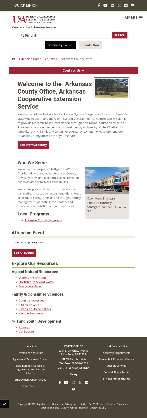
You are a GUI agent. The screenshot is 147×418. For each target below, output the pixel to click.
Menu (131, 17)
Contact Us (72, 70)
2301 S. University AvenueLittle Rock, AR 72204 (73, 352)
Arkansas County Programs (43, 220)
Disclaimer (57, 404)
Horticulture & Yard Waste (36, 282)
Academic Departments (116, 352)
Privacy (68, 404)
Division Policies (69, 407)
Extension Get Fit (30, 305)
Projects (24, 327)
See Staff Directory (33, 145)
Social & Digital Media (116, 372)
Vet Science (26, 332)
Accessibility (80, 404)
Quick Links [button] (25, 5)
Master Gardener (30, 286)
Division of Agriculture (30, 352)
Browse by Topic (60, 45)
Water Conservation (32, 278)
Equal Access (43, 404)
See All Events (24, 253)
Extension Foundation (117, 404)
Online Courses (30, 386)
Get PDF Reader (97, 404)
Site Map (83, 407)
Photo (91, 203)
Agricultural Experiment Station (30, 359)
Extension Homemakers (35, 309)
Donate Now (90, 45)
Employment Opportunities (30, 379)
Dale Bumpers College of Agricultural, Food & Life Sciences (30, 369)
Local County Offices (117, 346)
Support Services (116, 365)
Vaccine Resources (31, 313)
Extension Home (30, 59)
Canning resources (31, 300)
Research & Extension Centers (116, 359)
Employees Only (98, 407)
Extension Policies (50, 407)
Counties (51, 59)
